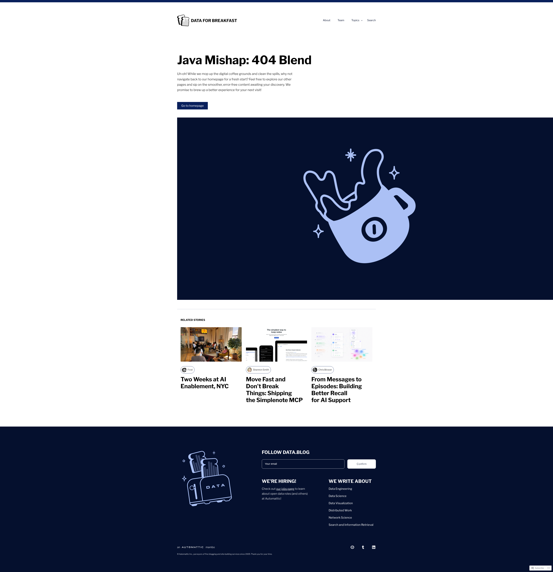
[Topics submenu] (362, 20)
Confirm (362, 463)
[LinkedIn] (374, 547)
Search (371, 20)
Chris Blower (325, 369)
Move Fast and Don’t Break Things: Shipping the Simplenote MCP (274, 390)
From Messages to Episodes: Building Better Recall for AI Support (336, 390)
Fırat (190, 369)
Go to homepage (192, 105)
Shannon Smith (261, 369)
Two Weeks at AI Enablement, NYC (205, 383)
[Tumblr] (363, 547)
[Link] (352, 547)
